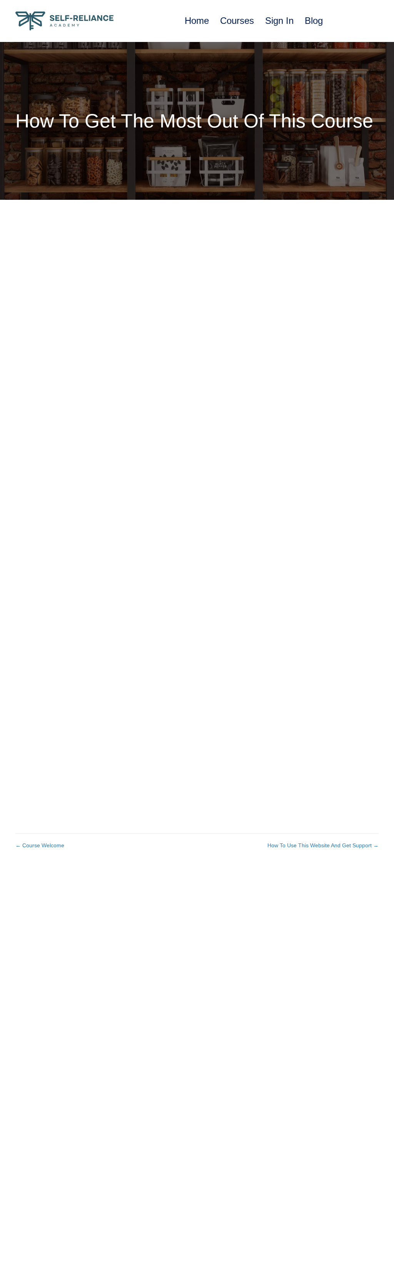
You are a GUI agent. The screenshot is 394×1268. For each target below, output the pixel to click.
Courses (237, 20)
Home (197, 20)
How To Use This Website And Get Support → (323, 845)
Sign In (279, 20)
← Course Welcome (39, 845)
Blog (314, 20)
